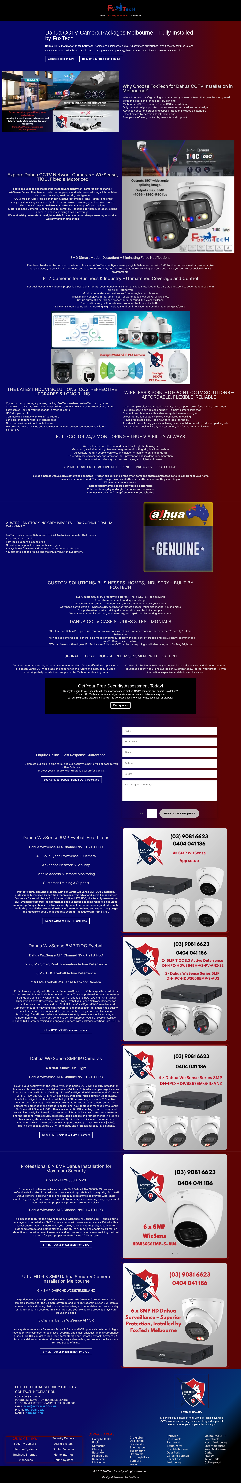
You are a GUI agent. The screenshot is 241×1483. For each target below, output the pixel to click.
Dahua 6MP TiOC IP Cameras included (66, 1030)
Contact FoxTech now (61, 58)
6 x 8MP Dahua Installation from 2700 (66, 1351)
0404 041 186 (34, 1413)
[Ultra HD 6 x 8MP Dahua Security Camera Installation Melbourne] (175, 1366)
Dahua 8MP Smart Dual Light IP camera (66, 1134)
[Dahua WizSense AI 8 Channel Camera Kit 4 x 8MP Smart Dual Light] (175, 1149)
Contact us (136, 16)
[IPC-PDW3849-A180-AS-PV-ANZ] (178, 252)
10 (186, 246)
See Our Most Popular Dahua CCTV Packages (71, 779)
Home (102, 16)
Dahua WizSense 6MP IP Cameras (66, 920)
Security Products (116, 16)
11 (189, 246)
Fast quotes (120, 705)
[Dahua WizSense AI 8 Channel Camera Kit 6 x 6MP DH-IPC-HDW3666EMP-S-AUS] (175, 1258)
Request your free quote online (101, 58)
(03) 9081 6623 (34, 1409)
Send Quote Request (179, 813)
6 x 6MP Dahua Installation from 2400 (66, 1244)
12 (191, 246)
